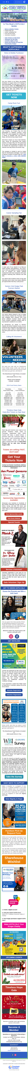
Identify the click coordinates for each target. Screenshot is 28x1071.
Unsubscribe (5, 1063)
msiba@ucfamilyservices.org (12, 466)
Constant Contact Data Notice (19, 1063)
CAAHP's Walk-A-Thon (11, 41)
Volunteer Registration (14, 694)
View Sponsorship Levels (14, 514)
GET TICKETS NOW (14, 96)
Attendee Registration (14, 690)
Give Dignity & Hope (14, 799)
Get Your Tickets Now (14, 458)
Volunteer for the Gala (11, 39)
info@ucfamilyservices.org (14, 1050)
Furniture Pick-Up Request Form (14, 832)
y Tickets (15, 29)
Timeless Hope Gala (14, 989)
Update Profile (11, 1063)
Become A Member (14, 1028)
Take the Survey (14, 776)
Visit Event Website (14, 518)
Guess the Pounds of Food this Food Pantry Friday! (14, 43)
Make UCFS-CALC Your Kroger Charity (14, 925)
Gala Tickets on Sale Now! (12, 38)
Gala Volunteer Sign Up (14, 582)
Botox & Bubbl (9, 29)
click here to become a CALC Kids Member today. (14, 156)
